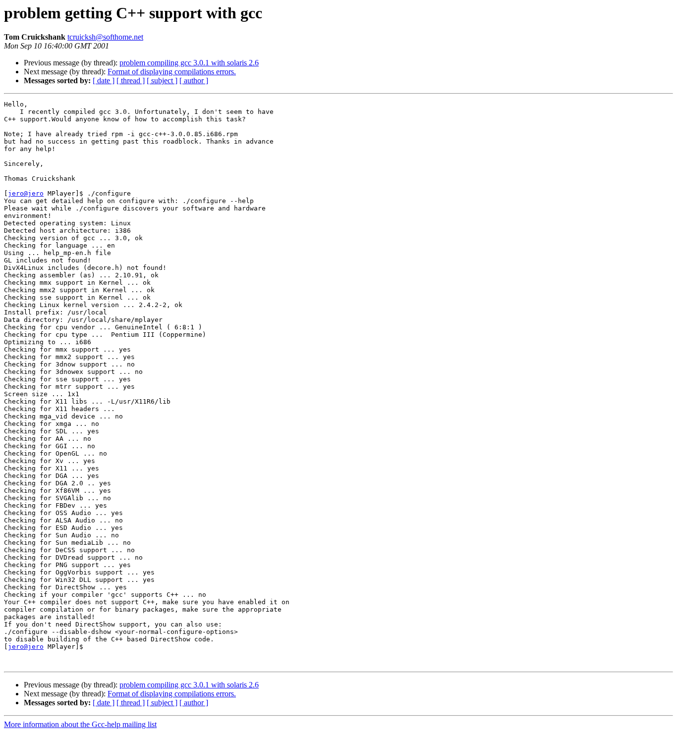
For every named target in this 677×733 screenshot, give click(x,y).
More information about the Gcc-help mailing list (80, 724)
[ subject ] (162, 80)
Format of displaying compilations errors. (172, 71)
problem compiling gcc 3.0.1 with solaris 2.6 (189, 62)
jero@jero (26, 193)
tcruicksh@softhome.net (105, 37)
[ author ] (193, 80)
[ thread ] (130, 80)
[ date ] (103, 80)
